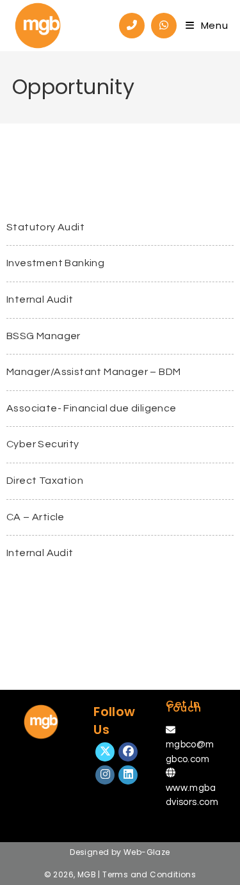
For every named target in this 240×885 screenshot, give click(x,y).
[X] (105, 751)
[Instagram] (105, 775)
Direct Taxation (44, 480)
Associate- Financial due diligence (91, 408)
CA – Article (35, 517)
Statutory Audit (45, 227)
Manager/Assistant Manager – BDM (93, 372)
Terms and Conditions (149, 874)
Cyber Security (42, 444)
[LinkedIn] (128, 775)
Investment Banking (55, 263)
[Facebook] (128, 751)
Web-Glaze (147, 852)
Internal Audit (40, 299)
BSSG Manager (43, 336)
